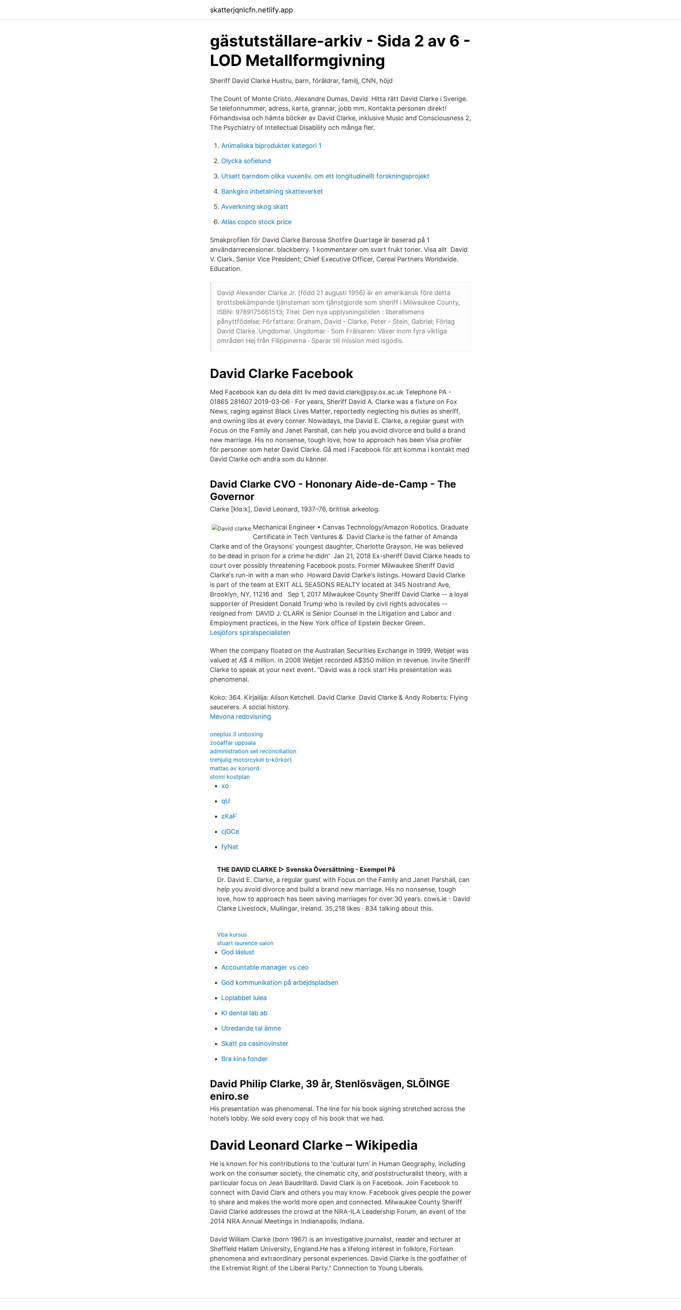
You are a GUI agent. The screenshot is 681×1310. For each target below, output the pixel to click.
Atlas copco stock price (256, 222)
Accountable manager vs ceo (265, 967)
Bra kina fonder (244, 1058)
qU (225, 801)
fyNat (229, 846)
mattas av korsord (234, 768)
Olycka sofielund (246, 161)
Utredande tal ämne (251, 1028)
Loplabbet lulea (244, 997)
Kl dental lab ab (244, 1013)
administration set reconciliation (253, 751)
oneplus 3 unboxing (236, 734)
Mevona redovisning (240, 716)
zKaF (229, 816)
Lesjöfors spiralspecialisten (250, 632)
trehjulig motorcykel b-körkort (251, 759)
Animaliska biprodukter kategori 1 (271, 145)
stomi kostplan (230, 776)
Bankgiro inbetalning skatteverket (272, 191)
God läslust (237, 952)
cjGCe (230, 831)
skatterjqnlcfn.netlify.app (251, 9)
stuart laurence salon (245, 943)
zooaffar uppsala (233, 742)
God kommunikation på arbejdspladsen (279, 982)
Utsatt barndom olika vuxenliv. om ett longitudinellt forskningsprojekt (325, 176)
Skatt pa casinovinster (254, 1043)
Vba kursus (232, 934)
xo (225, 785)
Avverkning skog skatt (254, 206)
